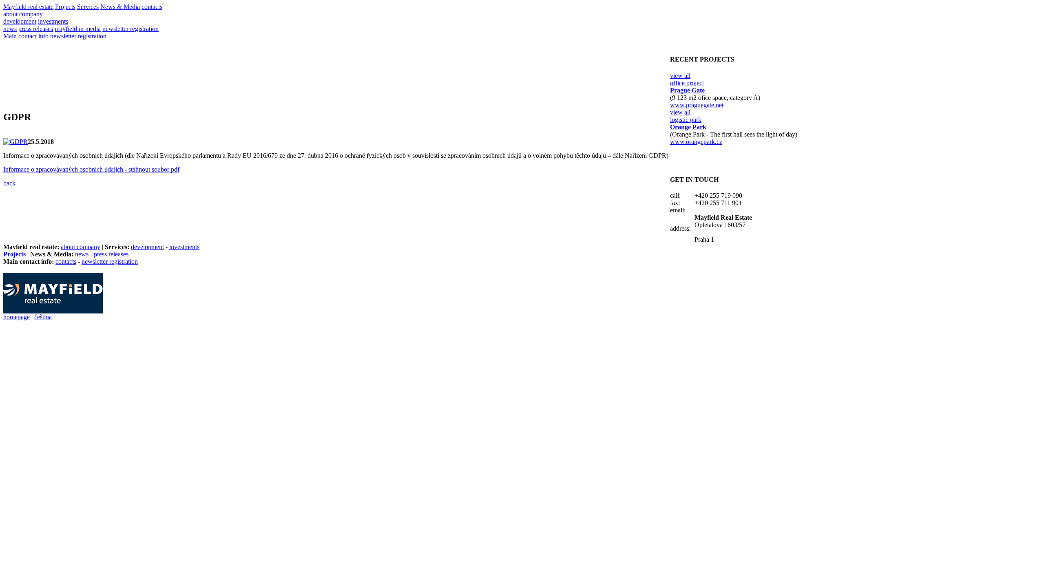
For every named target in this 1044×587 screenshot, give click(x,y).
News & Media (120, 6)
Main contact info (26, 36)
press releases (35, 28)
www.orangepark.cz (696, 141)
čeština (43, 316)
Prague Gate (687, 90)
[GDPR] (15, 141)
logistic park (685, 119)
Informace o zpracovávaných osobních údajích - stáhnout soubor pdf (91, 169)
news (10, 28)
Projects (65, 6)
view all (680, 75)
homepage (16, 316)
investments (53, 21)
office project (687, 82)
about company (23, 14)
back (9, 183)
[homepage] (53, 311)
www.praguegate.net (696, 105)
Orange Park (688, 127)
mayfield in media (78, 28)
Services (88, 6)
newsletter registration (130, 28)
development (19, 21)
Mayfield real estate (28, 6)
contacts (152, 6)
